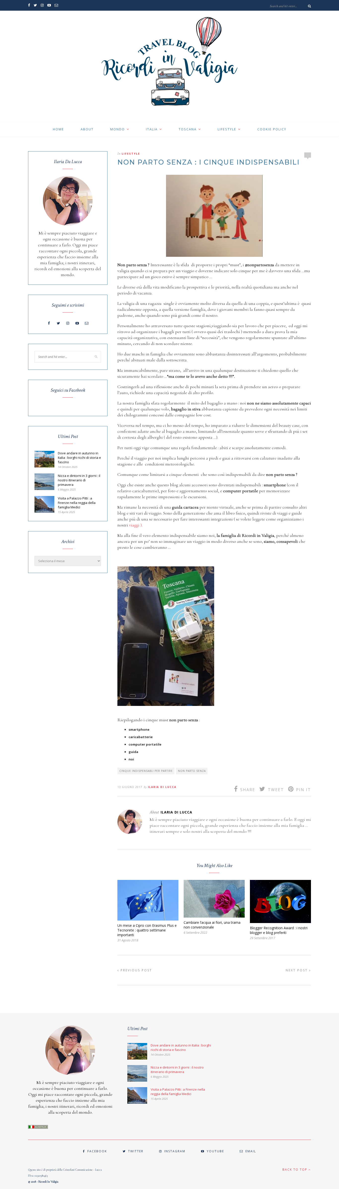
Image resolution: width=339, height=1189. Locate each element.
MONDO (117, 129)
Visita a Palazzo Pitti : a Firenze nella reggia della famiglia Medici (77, 502)
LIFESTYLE (227, 129)
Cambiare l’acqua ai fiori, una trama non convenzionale (212, 924)
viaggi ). (135, 525)
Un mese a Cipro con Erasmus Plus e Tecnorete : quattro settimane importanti (147, 930)
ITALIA (152, 129)
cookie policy (271, 129)
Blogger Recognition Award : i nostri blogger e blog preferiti (278, 930)
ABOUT (87, 129)
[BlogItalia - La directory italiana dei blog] (38, 1127)
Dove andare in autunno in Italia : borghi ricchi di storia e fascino (79, 457)
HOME (58, 129)
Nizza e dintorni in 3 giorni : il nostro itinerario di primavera (79, 480)
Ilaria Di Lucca (162, 787)
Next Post (297, 970)
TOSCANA (188, 129)
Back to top (295, 1169)
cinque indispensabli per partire (146, 771)
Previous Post (135, 970)
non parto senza (192, 771)
